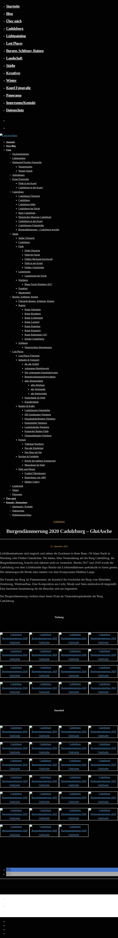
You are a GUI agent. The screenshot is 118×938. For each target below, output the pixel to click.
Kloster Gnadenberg (34, 339)
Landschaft (14, 58)
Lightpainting (16, 36)
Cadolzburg (14, 28)
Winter (11, 80)
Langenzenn (24, 271)
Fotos (8, 150)
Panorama (13, 95)
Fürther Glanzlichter (34, 267)
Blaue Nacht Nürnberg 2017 (38, 284)
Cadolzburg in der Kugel (30, 187)
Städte (10, 66)
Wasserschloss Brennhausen (38, 347)
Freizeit (22, 439)
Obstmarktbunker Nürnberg (38, 435)
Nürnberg (23, 280)
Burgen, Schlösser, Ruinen (24, 51)
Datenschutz (15, 110)
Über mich (14, 21)
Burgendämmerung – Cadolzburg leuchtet (38, 229)
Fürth (21, 246)
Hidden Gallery (32, 482)
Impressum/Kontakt (20, 103)
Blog (9, 14)
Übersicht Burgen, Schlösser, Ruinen (36, 301)
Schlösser (23, 343)
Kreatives (13, 73)
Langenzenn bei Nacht (36, 275)
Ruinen (22, 305)
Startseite (13, 6)
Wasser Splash (25, 171)
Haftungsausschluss (21, 515)
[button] (8, 870)
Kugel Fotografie (18, 88)
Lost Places (14, 43)
